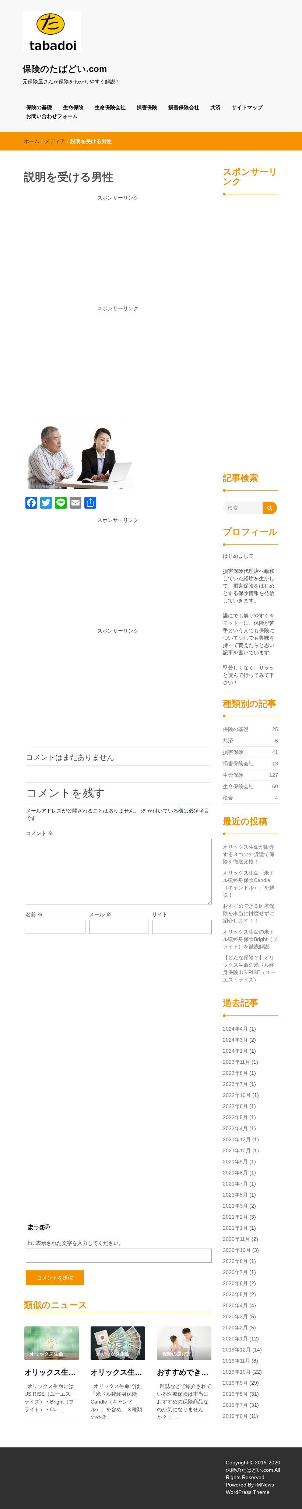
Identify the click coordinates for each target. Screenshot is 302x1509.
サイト (160, 914)
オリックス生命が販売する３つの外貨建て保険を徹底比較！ (51, 1372)
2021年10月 (237, 1150)
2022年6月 (235, 1106)
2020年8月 (235, 1261)
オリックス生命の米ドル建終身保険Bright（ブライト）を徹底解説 (250, 939)
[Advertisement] (118, 253)
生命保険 (73, 107)
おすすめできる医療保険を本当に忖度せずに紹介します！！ (184, 1372)
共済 (215, 107)
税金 (228, 798)
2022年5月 (235, 1117)
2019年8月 (235, 1394)
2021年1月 (235, 1228)
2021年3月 (235, 1206)
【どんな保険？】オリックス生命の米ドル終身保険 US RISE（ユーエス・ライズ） (249, 969)
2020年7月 (235, 1272)
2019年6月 (235, 1416)
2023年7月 (235, 1084)
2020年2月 (235, 1327)
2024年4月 (235, 1029)
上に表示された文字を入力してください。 (75, 1243)
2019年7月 (235, 1405)
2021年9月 (235, 1161)
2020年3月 (235, 1316)
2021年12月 (237, 1139)
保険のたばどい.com (64, 69)
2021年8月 (235, 1173)
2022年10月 (237, 1095)
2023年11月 (236, 1062)
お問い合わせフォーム (52, 116)
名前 (34, 914)
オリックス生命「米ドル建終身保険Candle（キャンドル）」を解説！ (118, 1372)
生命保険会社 (110, 107)
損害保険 (147, 107)
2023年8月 (235, 1073)
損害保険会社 (183, 107)
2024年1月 (235, 1051)
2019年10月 (237, 1372)
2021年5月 (235, 1195)
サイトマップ (247, 107)
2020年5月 (235, 1294)
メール (100, 914)
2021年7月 (235, 1184)
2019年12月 (237, 1350)
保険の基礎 (39, 107)
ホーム (31, 141)
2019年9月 (235, 1383)
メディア (55, 141)
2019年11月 (236, 1361)
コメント (39, 833)
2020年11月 (236, 1239)
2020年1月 (235, 1339)
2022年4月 (235, 1128)
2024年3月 (235, 1040)
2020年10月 (237, 1250)
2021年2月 (235, 1217)
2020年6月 (235, 1283)
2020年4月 (235, 1305)
